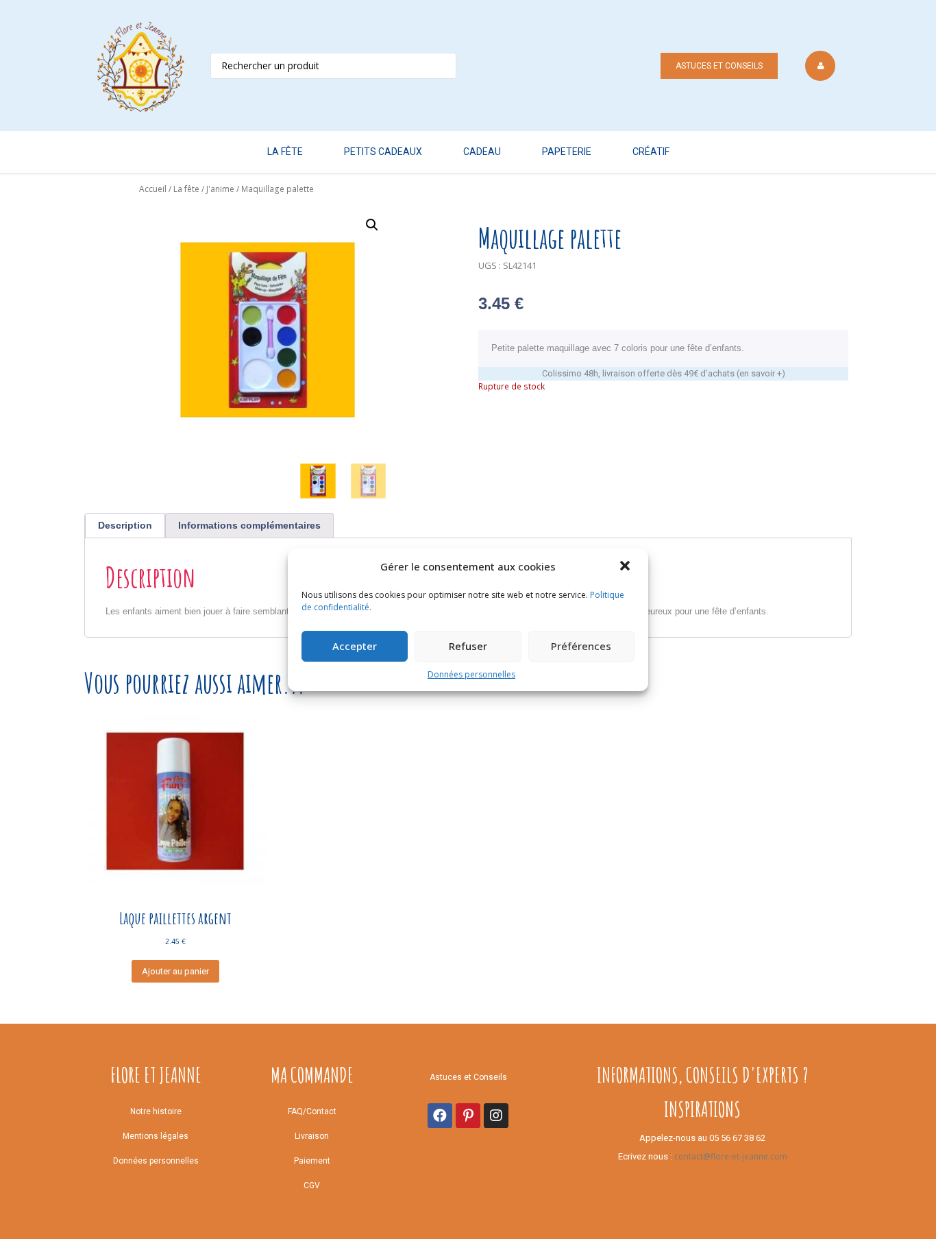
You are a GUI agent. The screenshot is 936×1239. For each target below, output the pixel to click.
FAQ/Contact (312, 1111)
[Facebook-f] (440, 1115)
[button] (626, 567)
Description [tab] (125, 525)
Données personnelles (471, 674)
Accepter (354, 646)
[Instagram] (496, 1115)
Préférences (581, 646)
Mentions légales (155, 1136)
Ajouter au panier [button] (175, 971)
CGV (312, 1185)
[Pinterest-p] (468, 1115)
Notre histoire (156, 1111)
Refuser (468, 646)
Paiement (312, 1161)
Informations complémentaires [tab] (249, 525)
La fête (186, 189)
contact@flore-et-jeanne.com (730, 1156)
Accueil (153, 189)
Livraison (312, 1136)
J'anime (220, 189)
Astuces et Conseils (719, 66)
